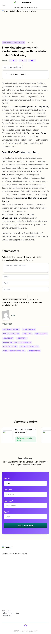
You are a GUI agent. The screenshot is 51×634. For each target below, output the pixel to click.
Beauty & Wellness (11, 334)
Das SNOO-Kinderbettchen (17, 74)
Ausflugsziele (29, 329)
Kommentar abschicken (15, 296)
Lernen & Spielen (9, 347)
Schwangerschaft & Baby (13, 42)
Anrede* (7, 479)
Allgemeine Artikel (11, 329)
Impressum (6, 611)
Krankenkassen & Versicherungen (17, 342)
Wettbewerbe (34, 351)
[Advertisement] (25, 380)
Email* (6, 512)
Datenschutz (7, 615)
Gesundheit (8, 338)
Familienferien (41, 334)
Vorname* (8, 490)
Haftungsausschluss (10, 613)
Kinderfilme (21, 338)
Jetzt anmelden (25, 525)
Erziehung (27, 334)
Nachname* (8, 501)
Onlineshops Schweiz (29, 347)
